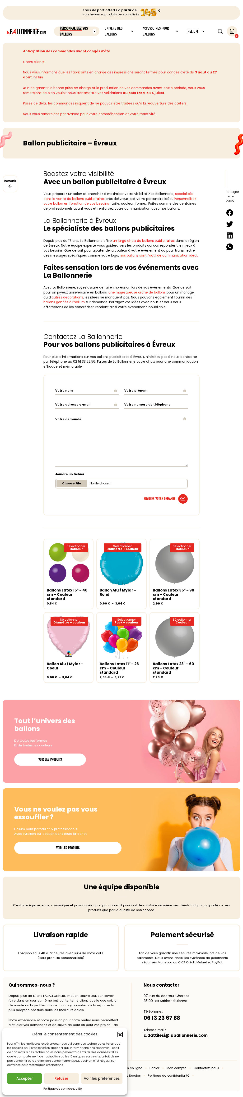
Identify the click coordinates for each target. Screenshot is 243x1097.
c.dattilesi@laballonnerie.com (176, 1035)
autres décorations (67, 297)
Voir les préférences (102, 1078)
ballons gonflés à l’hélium (64, 302)
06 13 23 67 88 (162, 1018)
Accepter (24, 1078)
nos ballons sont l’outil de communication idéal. (159, 255)
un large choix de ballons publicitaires (144, 240)
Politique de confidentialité (62, 1089)
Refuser (61, 1078)
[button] (120, 1034)
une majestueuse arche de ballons (137, 292)
